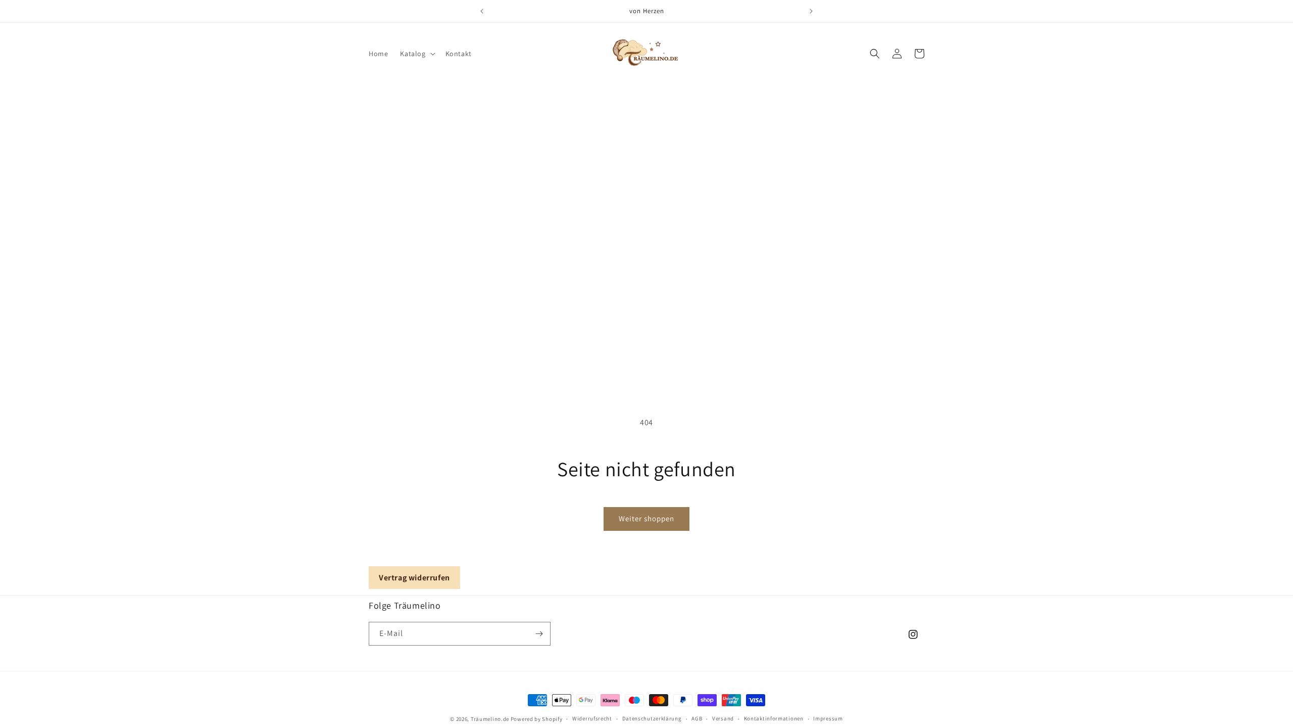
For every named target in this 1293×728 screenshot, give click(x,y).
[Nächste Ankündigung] (811, 11)
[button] (416, 53)
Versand (723, 718)
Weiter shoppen (646, 518)
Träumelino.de (490, 718)
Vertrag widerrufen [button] (414, 577)
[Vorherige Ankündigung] (482, 11)
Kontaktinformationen (774, 718)
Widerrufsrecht (592, 718)
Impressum (827, 718)
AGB (696, 718)
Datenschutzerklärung (652, 718)
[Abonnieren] (539, 634)
